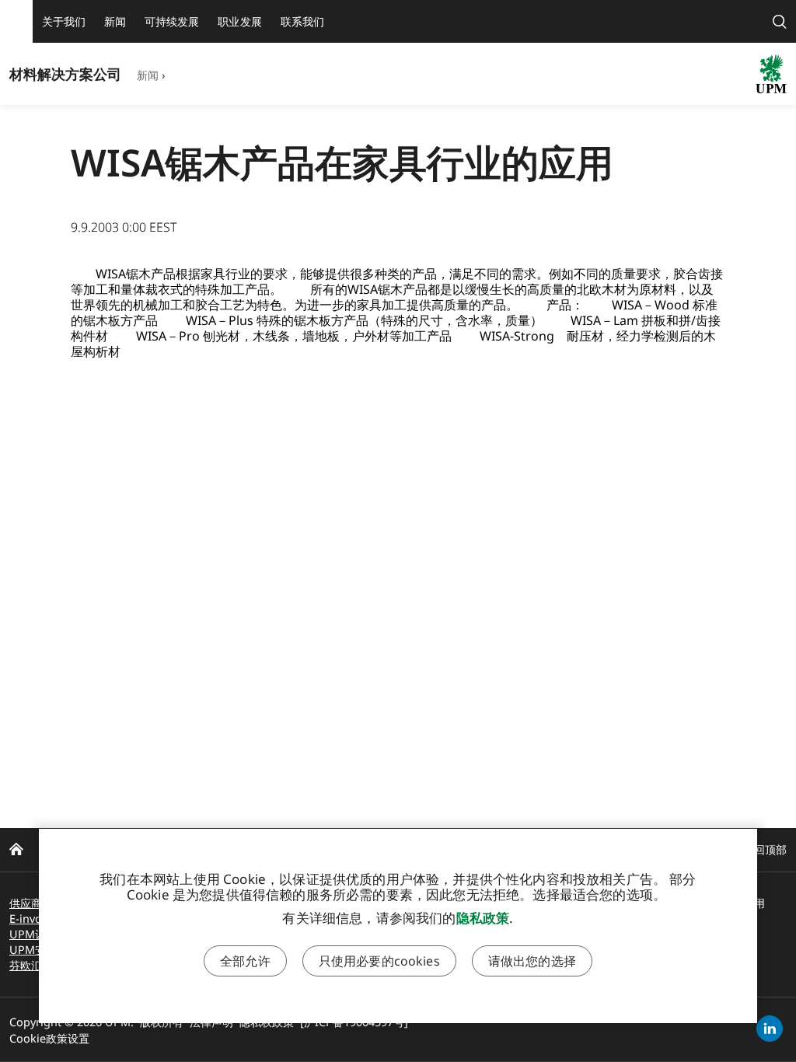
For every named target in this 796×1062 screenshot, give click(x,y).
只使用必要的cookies (379, 960)
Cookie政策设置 (49, 1038)
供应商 (25, 903)
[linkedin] (769, 1028)
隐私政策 (483, 918)
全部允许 (245, 960)
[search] (779, 21)
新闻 (148, 75)
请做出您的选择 (532, 960)
